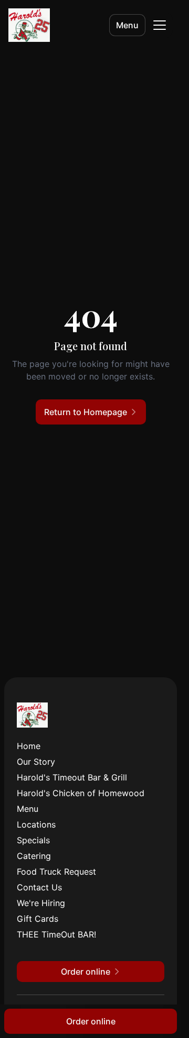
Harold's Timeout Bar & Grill (72, 777)
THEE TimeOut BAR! (56, 934)
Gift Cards (37, 918)
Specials (33, 840)
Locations (36, 824)
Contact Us (39, 887)
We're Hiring (41, 903)
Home (28, 746)
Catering (34, 856)
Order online (91, 1021)
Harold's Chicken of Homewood (80, 793)
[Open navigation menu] (159, 25)
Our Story (36, 761)
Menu (127, 25)
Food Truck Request (56, 871)
